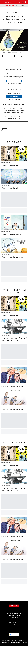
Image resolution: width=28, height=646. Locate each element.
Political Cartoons (16, 12)
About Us (14, 610)
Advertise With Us (14, 622)
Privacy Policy (14, 617)
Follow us (17, 56)
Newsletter (24, 56)
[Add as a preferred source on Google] (14, 634)
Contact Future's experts (14, 613)
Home (8, 12)
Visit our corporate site (19, 640)
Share (4, 56)
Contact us (17, 118)
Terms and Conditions (14, 615)
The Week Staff (9, 22)
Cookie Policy (14, 620)
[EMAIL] (2, 130)
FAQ (14, 624)
